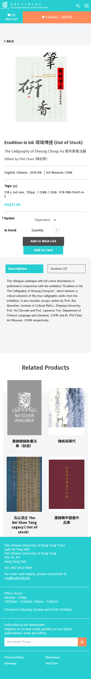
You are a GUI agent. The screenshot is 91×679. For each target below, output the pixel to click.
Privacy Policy (14, 657)
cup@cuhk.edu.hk (17, 578)
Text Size (52, 663)
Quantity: (38, 230)
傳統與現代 (67, 441)
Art (15, 186)
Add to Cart (43, 250)
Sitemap (10, 663)
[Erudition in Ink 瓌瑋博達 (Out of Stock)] (43, 88)
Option (9, 218)
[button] (57, 17)
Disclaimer (53, 657)
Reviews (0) (59, 269)
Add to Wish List (43, 241)
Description (17, 269)
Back (10, 41)
